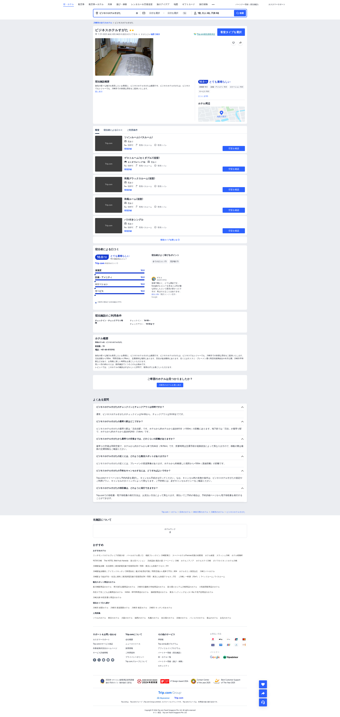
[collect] (263, 684)
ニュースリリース (133, 644)
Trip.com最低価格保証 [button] (206, 34)
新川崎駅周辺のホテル (102, 587)
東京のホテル (113, 618)
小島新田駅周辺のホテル (209, 587)
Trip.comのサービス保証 (103, 644)
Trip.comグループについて (136, 661)
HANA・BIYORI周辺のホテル (137, 592)
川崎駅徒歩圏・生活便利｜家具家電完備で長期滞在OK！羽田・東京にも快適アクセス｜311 (131, 566)
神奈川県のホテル (200, 512)
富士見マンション (137, 561)
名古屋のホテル (167, 618)
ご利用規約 (130, 653)
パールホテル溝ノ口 (135, 555)
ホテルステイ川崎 (203, 561)
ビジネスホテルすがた (111, 30)
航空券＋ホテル (96, 4)
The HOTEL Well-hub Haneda (116, 561)
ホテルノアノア (187, 561)
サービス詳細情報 (100, 653)
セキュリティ (163, 666)
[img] (124, 57)
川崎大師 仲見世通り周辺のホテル (107, 597)
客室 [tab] (97, 130)
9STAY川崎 (97, 561)
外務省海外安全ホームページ (105, 648)
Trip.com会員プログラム (168, 644)
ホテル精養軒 (237, 555)
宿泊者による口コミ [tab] (113, 130)
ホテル (174, 512)
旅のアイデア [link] (163, 4)
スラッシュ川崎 (223, 555)
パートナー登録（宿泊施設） (170, 653)
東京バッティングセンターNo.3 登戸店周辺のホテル (191, 592)
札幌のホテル (153, 618)
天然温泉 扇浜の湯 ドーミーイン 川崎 (163, 561)
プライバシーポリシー (135, 657)
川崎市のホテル (217, 512)
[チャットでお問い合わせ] (263, 702)
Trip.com (165, 512)
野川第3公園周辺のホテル (124, 587)
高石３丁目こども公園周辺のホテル (108, 592)
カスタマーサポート (101, 639)
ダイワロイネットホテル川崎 (225, 561)
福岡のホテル (140, 618)
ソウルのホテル (99, 618)
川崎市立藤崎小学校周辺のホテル (151, 587)
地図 (176, 4)
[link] (248, 4)
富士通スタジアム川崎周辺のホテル (182, 587)
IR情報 (160, 639)
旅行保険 (203, 4)
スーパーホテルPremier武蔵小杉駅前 (187, 555)
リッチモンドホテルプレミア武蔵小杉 (109, 555)
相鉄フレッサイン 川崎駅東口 (158, 555)
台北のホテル (225, 618)
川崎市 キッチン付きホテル (160, 608)
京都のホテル (182, 618)
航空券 (81, 4)
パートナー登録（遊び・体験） (171, 661)
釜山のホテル (212, 618)
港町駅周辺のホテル (159, 592)
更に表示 (99, 92)
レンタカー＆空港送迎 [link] (141, 4)
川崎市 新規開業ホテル (120, 608)
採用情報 (129, 648)
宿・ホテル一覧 (164, 657)
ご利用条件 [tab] (132, 130)
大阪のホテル (127, 618)
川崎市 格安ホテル (139, 608)
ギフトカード (188, 4)
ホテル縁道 (209, 555)
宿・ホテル (68, 4)
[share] (263, 693)
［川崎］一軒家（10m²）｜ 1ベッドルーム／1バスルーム (201, 577)
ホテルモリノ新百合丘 (188, 571)
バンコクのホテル (197, 618)
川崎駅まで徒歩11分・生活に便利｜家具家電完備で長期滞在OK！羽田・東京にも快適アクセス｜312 (134, 577)
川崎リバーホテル (207, 571)
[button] (213, 4)
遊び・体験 (121, 4)
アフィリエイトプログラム (169, 648)
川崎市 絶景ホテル (100, 608)
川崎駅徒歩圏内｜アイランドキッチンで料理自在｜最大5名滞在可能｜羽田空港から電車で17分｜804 (135, 571)
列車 (110, 4)
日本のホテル (185, 512)
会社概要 (129, 639)
